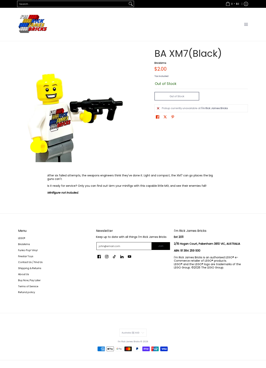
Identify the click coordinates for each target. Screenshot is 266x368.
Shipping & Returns (29, 268)
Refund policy (26, 292)
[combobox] (72, 4)
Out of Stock (177, 96)
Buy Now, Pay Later (29, 280)
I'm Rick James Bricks (129, 341)
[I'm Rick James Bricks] (32, 24)
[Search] (131, 4)
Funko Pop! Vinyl (28, 250)
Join (160, 246)
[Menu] (246, 24)
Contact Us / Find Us (30, 262)
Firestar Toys (25, 256)
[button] (157, 117)
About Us (23, 274)
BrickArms (160, 63)
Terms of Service (28, 286)
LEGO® (21, 238)
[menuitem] (232, 4)
